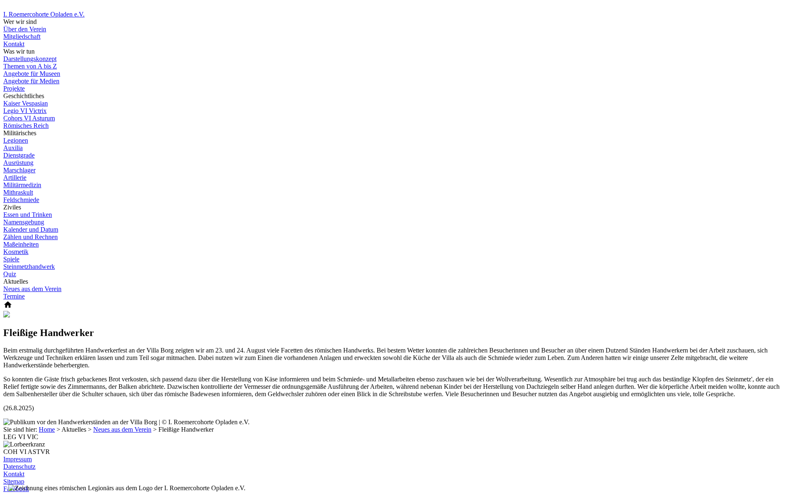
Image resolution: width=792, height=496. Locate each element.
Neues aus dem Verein (122, 429)
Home (47, 429)
